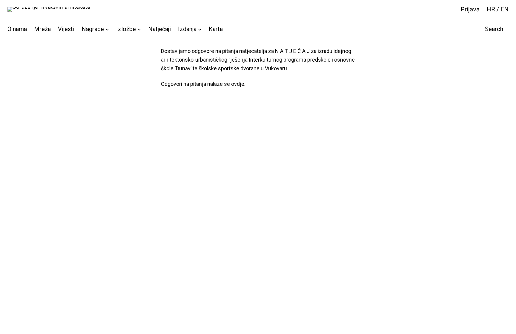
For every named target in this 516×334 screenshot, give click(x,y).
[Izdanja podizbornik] (200, 29)
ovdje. (238, 84)
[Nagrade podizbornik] (107, 29)
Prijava (470, 9)
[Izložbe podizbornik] (139, 29)
